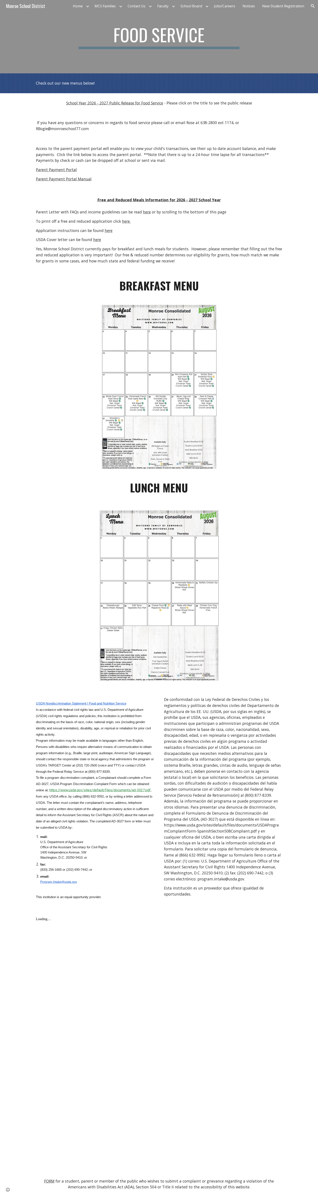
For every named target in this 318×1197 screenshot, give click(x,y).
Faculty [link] (163, 6)
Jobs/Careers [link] (224, 6)
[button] (313, 6)
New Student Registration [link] (283, 6)
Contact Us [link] (136, 6)
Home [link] (78, 6)
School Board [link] (191, 6)
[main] (159, 36)
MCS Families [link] (105, 6)
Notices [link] (249, 6)
